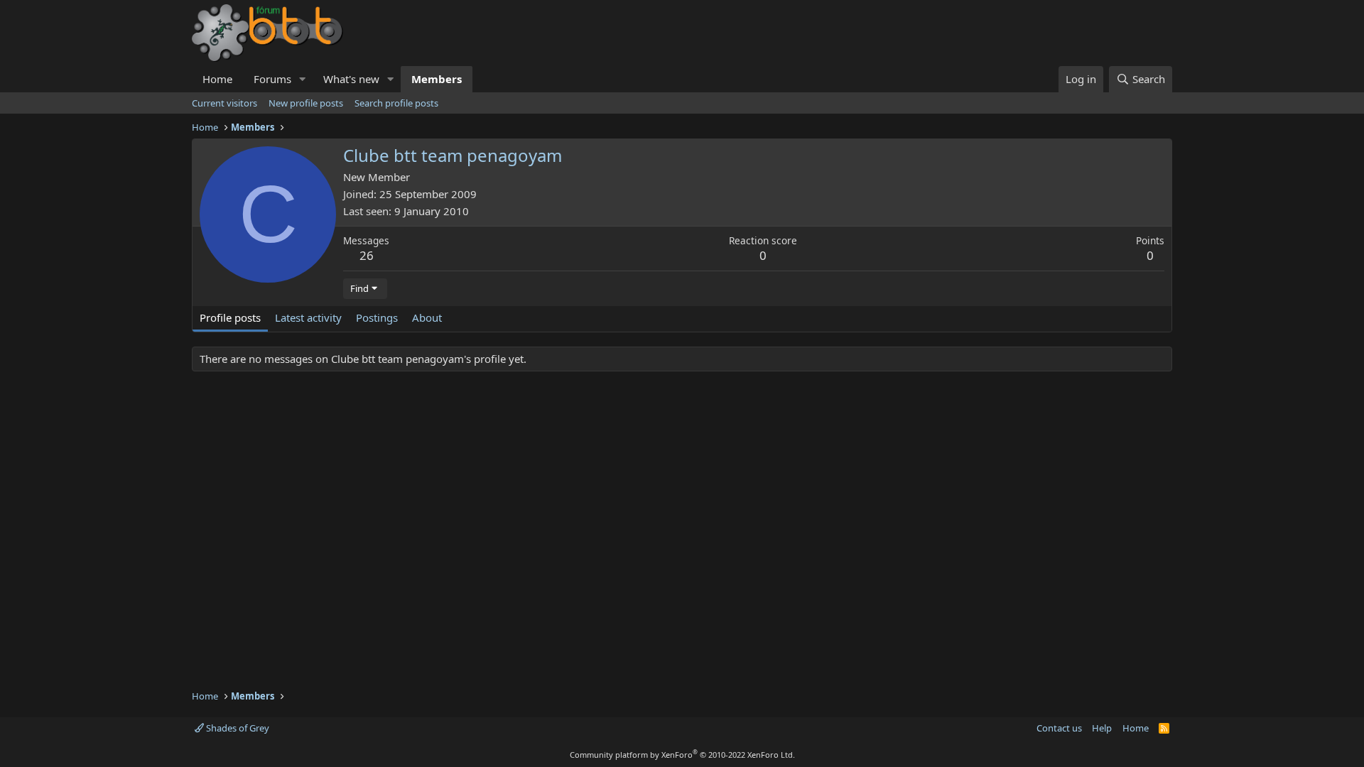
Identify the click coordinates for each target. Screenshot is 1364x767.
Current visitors (224, 103)
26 (366, 255)
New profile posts (306, 103)
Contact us (1059, 728)
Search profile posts (396, 103)
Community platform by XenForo (682, 754)
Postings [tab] (377, 317)
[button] (303, 79)
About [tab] (427, 317)
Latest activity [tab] (308, 317)
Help (1102, 728)
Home (217, 79)
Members (436, 79)
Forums (272, 79)
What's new (351, 79)
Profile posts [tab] (230, 317)
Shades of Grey (236, 728)
